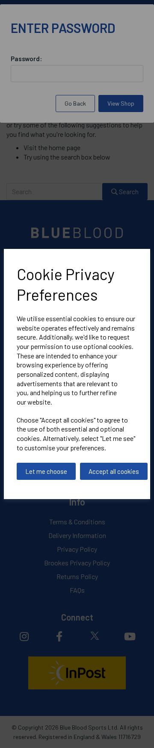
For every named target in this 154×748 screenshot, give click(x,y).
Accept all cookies (114, 471)
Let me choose (46, 471)
